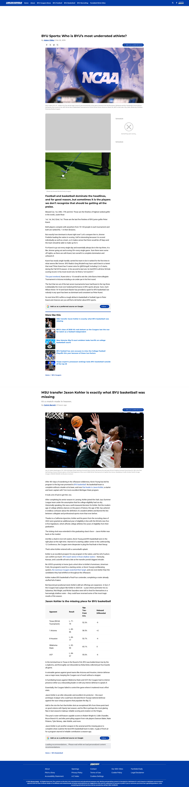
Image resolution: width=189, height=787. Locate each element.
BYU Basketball (69, 3)
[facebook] (176, 3)
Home (26, 3)
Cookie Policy (117, 773)
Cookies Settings (97, 776)
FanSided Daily (137, 769)
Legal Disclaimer (137, 773)
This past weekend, (53, 277)
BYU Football (57, 3)
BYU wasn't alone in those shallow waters (79, 557)
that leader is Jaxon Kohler (92, 487)
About (32, 3)
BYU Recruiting (82, 3)
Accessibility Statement (54, 776)
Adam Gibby (49, 40)
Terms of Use (95, 773)
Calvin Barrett (50, 405)
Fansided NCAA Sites (97, 3)
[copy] (57, 44)
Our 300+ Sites (117, 769)
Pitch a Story (50, 773)
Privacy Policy (77, 773)
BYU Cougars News (44, 3)
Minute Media (35, 781)
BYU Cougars (56, 375)
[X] (173, 3)
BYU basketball (80, 484)
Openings (75, 769)
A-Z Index (75, 776)
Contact (93, 769)
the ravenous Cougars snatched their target (69, 570)
